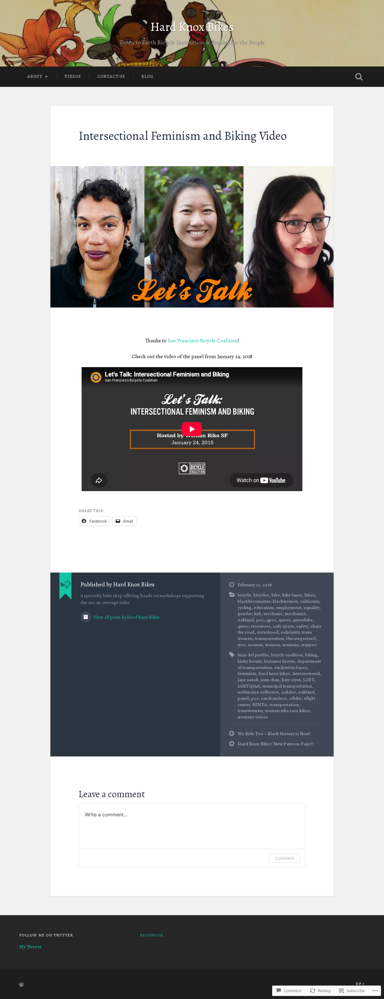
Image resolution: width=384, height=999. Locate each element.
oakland (246, 620)
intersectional (306, 673)
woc (242, 644)
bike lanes (292, 595)
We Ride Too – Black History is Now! (274, 733)
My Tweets (30, 946)
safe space (283, 626)
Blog (147, 76)
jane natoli (248, 679)
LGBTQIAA (249, 686)
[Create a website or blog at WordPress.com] (21, 985)
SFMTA (259, 704)
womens (290, 644)
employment (288, 607)
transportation (269, 638)
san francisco (274, 698)
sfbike (296, 698)
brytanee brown (279, 661)
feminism (247, 673)
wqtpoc (309, 644)
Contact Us (111, 76)
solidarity (290, 632)
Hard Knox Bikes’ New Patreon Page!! (276, 744)
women (272, 644)
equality (311, 607)
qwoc (243, 626)
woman (255, 644)
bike (276, 595)
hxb (257, 613)
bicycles (261, 595)
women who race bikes (287, 710)
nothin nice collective (258, 692)
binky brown (250, 661)
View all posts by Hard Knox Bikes (126, 617)
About (34, 76)
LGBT (308, 679)
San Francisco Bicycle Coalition (203, 340)
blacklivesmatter (254, 601)
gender (245, 613)
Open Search (359, 76)
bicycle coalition (287, 655)
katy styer (291, 679)
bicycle (244, 595)
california (309, 601)
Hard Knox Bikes (192, 27)
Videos (72, 76)
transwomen (250, 710)
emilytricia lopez (290, 667)
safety (302, 626)
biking (311, 655)
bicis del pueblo (253, 655)
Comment (284, 858)
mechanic (273, 613)
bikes (309, 595)
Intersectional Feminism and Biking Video (183, 136)
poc (260, 620)
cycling (244, 607)
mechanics (295, 613)
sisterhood (267, 632)
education (264, 607)
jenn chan (270, 679)
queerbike (302, 620)
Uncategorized (301, 638)
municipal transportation (287, 686)
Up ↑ (360, 983)
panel (243, 698)
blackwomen (285, 601)
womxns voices (253, 717)
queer (284, 620)
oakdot (288, 692)
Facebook (151, 935)
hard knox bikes (274, 673)
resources (261, 626)
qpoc (271, 620)
